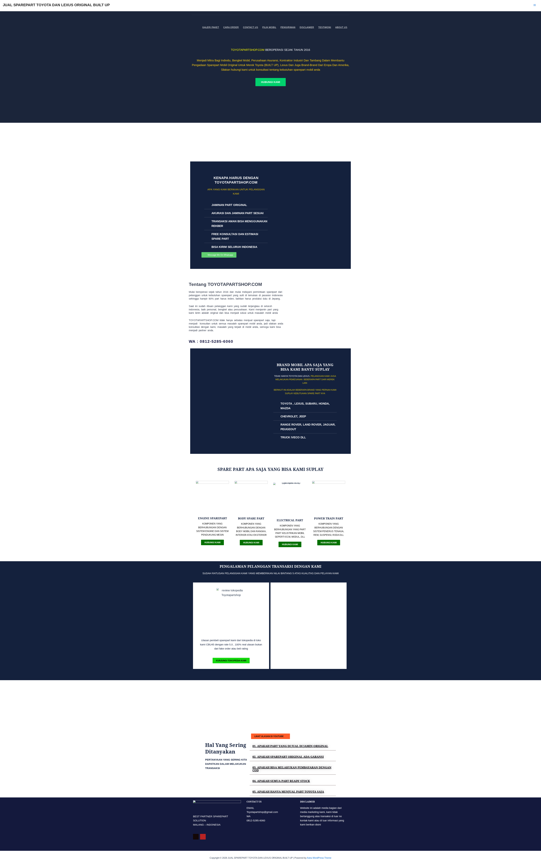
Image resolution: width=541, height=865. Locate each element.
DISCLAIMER (307, 27)
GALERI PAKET (210, 27)
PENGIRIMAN (288, 27)
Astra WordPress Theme (319, 858)
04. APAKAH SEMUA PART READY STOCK (281, 781)
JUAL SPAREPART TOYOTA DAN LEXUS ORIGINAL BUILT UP (56, 5)
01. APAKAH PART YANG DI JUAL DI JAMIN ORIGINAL (290, 746)
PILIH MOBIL (269, 27)
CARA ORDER (231, 27)
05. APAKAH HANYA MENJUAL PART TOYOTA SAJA (288, 791)
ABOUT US (341, 27)
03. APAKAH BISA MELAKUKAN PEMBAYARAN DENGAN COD (291, 768)
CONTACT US (250, 27)
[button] (293, 746)
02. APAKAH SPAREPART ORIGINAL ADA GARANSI (288, 757)
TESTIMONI (324, 27)
